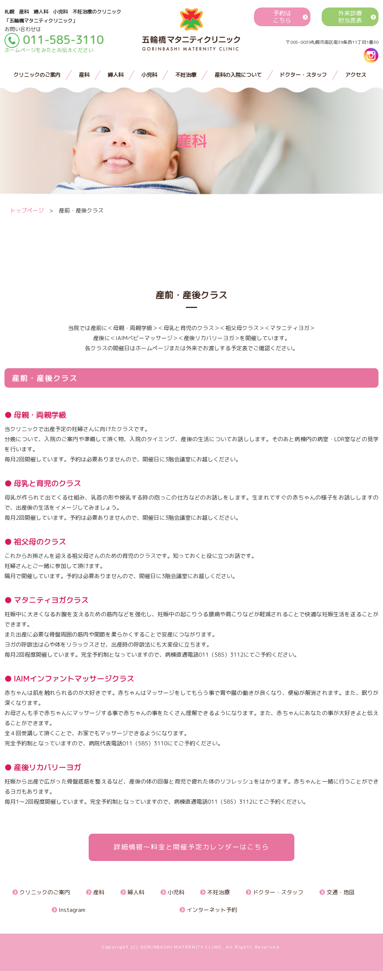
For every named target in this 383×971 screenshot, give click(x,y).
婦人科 (115, 75)
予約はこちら (282, 17)
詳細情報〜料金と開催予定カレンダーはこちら (191, 847)
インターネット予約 (211, 910)
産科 (84, 75)
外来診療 (350, 17)
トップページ (27, 210)
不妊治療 (185, 75)
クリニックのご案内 (37, 75)
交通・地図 (340, 892)
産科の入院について (238, 75)
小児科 (149, 75)
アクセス (355, 75)
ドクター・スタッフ (303, 75)
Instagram (71, 910)
